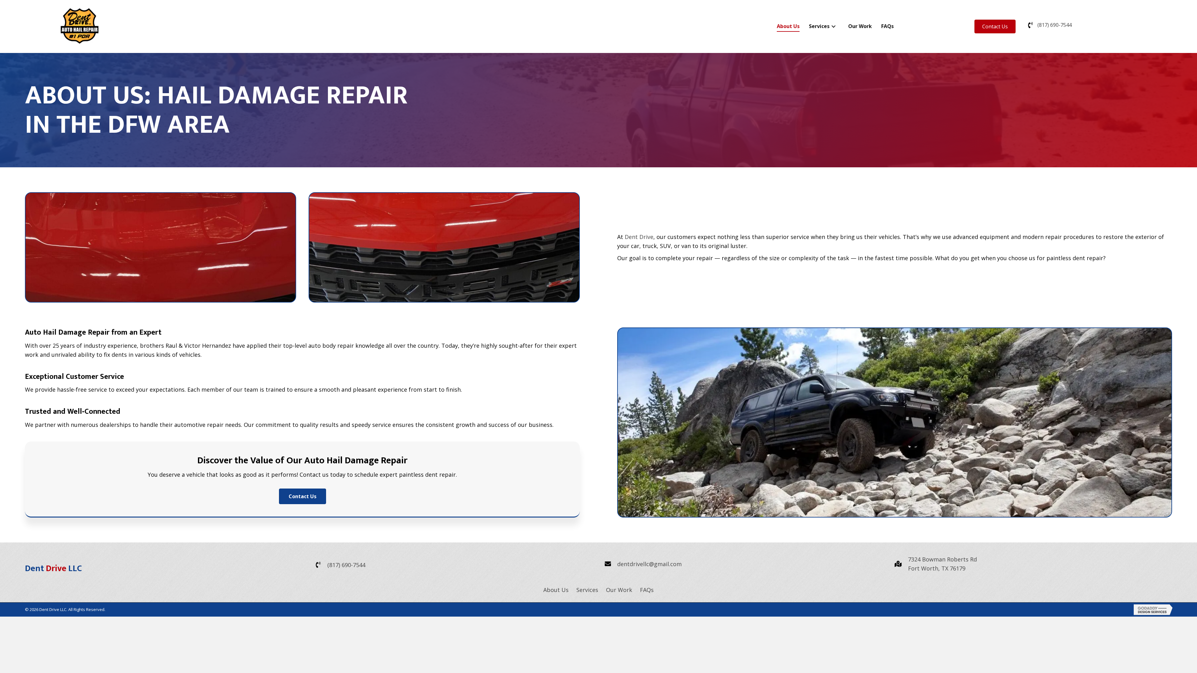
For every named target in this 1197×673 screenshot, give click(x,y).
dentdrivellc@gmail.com (649, 564)
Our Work (619, 590)
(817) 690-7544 (1054, 24)
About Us (556, 590)
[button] (995, 26)
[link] (788, 26)
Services (587, 590)
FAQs (647, 590)
